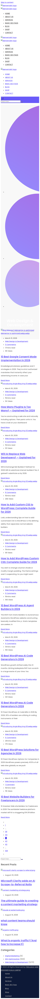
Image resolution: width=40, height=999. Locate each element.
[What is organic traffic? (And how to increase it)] (9, 930)
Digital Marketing (12, 956)
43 (6, 844)
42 (6, 841)
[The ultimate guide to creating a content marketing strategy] (15, 890)
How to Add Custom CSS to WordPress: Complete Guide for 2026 (18, 508)
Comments (10, 344)
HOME (7, 14)
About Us (8, 977)
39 (6, 832)
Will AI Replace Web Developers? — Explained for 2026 (18, 457)
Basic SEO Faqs (11, 985)
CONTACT (9, 33)
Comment (10, 785)
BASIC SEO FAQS (11, 23)
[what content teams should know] (13, 910)
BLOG (7, 26)
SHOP (7, 30)
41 (6, 838)
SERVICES (9, 20)
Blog (7, 988)
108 (6, 851)
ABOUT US (9, 17)
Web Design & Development (16, 341)
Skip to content (7, 2)
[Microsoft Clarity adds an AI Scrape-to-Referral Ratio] (18, 870)
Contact (8, 996)
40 (6, 835)
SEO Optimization (12, 959)
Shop (7, 992)
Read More (5, 380)
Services (8, 981)
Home (7, 974)
